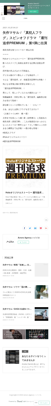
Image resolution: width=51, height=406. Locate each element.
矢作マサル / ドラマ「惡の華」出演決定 (20, 286)
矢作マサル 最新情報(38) (10, 213)
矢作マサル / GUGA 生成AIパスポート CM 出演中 (24, 308)
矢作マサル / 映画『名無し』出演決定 (19, 264)
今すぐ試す (33, 11)
